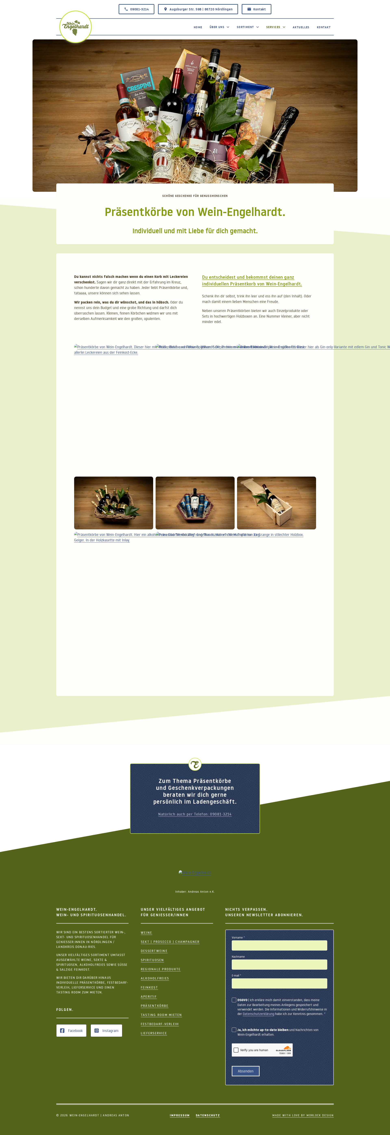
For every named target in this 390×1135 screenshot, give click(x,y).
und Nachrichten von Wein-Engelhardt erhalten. (277, 1032)
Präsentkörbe (154, 1005)
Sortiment (245, 27)
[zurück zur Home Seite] (75, 28)
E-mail (236, 975)
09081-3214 (139, 9)
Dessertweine (154, 950)
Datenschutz (208, 1115)
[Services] (284, 27)
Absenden (246, 1071)
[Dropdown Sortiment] (257, 27)
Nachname (238, 956)
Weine (146, 932)
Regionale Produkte (161, 969)
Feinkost (149, 987)
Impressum (180, 1115)
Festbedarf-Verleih (160, 1024)
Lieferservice (154, 1033)
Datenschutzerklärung (258, 1014)
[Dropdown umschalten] (227, 27)
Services (273, 27)
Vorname (238, 937)
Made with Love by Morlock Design (303, 1115)
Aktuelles (301, 27)
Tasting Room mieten (161, 1014)
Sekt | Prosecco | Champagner (170, 941)
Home (198, 27)
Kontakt (259, 9)
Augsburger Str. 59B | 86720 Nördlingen (201, 9)
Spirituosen (152, 960)
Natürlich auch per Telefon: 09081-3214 (195, 814)
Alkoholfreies (155, 978)
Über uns (217, 27)
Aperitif (149, 996)
